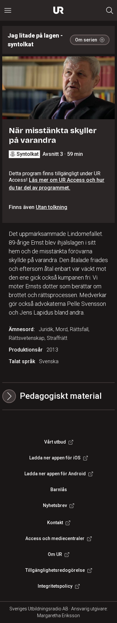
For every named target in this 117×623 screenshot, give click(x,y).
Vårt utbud (55, 441)
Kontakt (55, 522)
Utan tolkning (51, 207)
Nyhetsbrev (55, 505)
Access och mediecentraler (54, 538)
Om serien (86, 39)
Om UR (55, 554)
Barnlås (58, 489)
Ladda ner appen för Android (55, 473)
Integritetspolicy (55, 586)
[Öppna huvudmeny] (8, 10)
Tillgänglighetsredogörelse (55, 570)
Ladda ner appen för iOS (55, 457)
